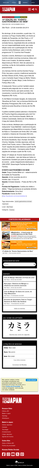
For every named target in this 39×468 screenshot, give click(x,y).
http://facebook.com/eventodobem (14, 196)
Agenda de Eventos (7, 436)
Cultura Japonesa (7, 425)
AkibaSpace (5, 418)
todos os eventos (19, 308)
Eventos (17, 17)
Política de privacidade (8, 445)
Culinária (4, 427)
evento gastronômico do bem (23, 201)
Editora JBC (5, 411)
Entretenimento (6, 432)
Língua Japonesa (7, 434)
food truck (5, 204)
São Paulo (24, 17)
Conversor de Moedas (19, 365)
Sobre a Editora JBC (8, 443)
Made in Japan (6, 413)
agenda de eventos (8, 17)
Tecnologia (5, 429)
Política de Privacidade (13, 386)
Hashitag (4, 416)
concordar (31, 380)
